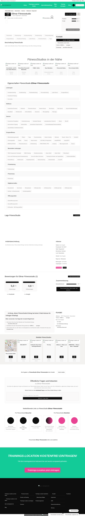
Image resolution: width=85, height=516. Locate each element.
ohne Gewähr (51, 372)
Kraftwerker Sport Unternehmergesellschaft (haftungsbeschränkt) (36, 345)
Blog (69, 5)
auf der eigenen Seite (61, 428)
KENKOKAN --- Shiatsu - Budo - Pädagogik (74, 345)
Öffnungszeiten (12, 196)
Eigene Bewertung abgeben (74, 276)
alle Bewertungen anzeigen (73, 29)
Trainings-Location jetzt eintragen (43, 470)
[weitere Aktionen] (78, 14)
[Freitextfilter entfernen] (80, 5)
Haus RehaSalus (48, 68)
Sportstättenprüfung (46, 5)
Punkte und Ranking (24, 497)
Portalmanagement (40, 500)
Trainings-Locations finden (34, 5)
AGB (52, 500)
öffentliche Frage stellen (43, 398)
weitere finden (23, 428)
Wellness (8, 103)
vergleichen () (71, 514)
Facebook (68, 493)
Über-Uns (55, 5)
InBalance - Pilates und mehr (61, 345)
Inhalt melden (61, 372)
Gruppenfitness (10, 132)
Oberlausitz (63, 258)
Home (25, 5)
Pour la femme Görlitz (73, 68)
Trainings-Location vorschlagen (26, 500)
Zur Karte (59, 321)
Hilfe (83, 0)
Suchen (83, 5)
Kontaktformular (10, 329)
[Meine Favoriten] (74, 5)
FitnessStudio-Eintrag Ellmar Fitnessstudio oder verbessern (49, 428)
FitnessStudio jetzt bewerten (69, 289)
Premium (77, 58)
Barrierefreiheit (74, 510)
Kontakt (64, 267)
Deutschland (61, 253)
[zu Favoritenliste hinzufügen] (6, 19)
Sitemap (52, 507)
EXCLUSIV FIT (23, 344)
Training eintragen (62, 5)
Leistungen (9, 87)
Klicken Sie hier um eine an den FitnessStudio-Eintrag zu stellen (43, 390)
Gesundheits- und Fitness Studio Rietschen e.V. (11, 69)
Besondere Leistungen (14, 148)
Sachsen (64, 251)
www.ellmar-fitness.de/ (67, 47)
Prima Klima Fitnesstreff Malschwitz (23, 69)
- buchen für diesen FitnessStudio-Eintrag (74, 428)
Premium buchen (25, 493)
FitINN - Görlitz (36, 68)
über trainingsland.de (9, 503)
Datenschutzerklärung (55, 504)
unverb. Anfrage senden (71, 14)
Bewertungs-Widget (41, 497)
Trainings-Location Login (76, 0)
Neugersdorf (61, 249)
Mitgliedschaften (12, 183)
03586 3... (62, 45)
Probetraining (11, 164)
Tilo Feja (49, 344)
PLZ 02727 (64, 247)
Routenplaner (77, 215)
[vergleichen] (6, 22)
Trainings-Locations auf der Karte (10, 494)
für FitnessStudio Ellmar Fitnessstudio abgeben (11, 428)
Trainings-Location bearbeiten (42, 493)
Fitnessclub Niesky (61, 68)
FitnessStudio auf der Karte (63, 42)
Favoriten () (56, 514)
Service (8, 116)
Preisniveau (11, 173)
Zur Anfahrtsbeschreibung (62, 323)
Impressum (53, 497)
